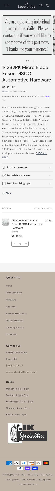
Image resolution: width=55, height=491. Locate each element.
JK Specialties (15, 475)
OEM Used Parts (14, 292)
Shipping (5, 91)
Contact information (29, 484)
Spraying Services (15, 327)
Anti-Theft (10, 306)
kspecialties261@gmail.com (21, 372)
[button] (6, 5)
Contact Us (11, 334)
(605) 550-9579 (14, 365)
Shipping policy (44, 479)
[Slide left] (20, 61)
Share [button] (8, 193)
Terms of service (28, 479)
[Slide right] (34, 61)
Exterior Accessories (16, 313)
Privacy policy (13, 479)
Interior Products (14, 320)
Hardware (11, 299)
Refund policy (46, 475)
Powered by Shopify (30, 475)
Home (9, 285)
